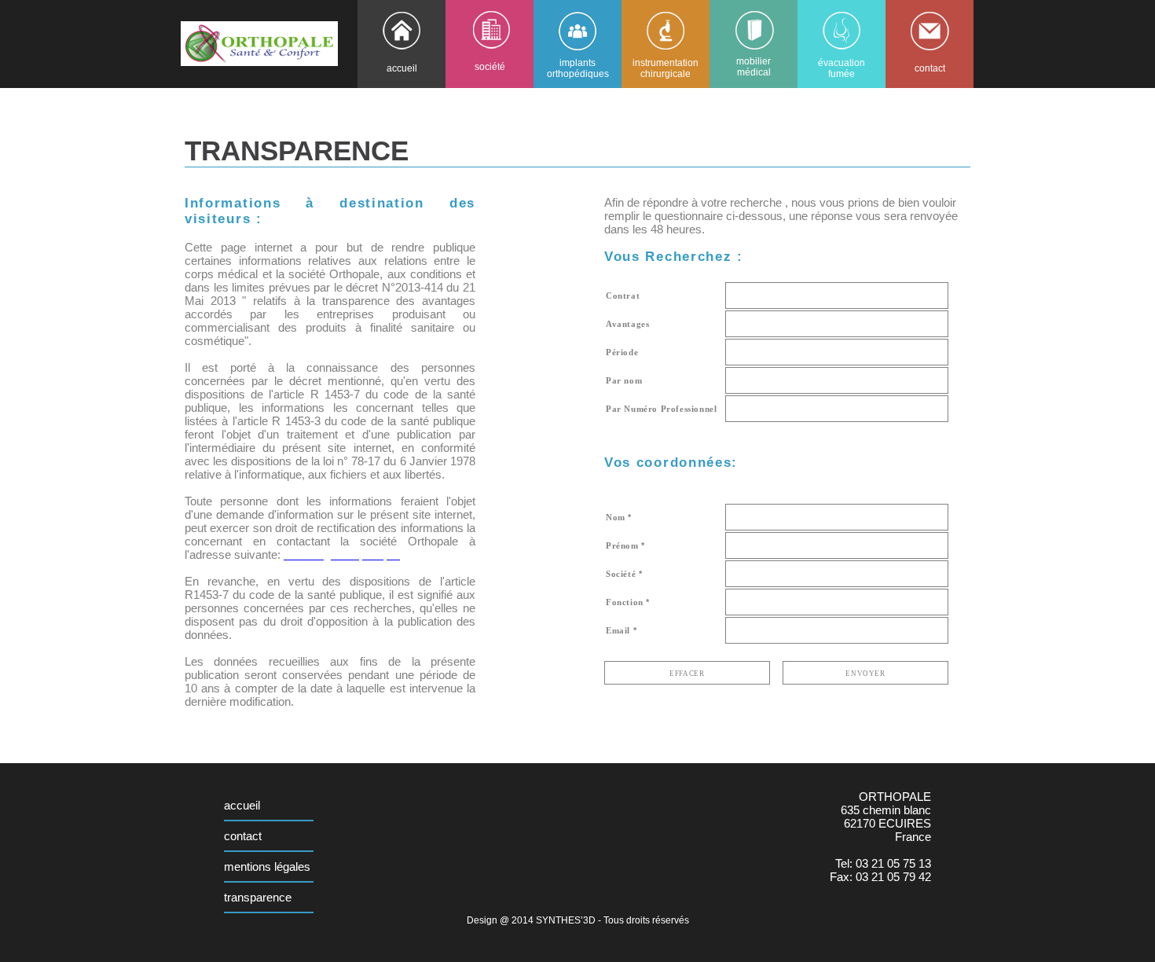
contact (243, 836)
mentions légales (267, 866)
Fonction (625, 602)
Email (618, 630)
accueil (242, 805)
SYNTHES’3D (566, 920)
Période (622, 352)
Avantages (627, 324)
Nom (615, 517)
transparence (258, 897)
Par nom (624, 380)
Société (621, 573)
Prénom (622, 545)
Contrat (623, 295)
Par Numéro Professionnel (661, 408)
